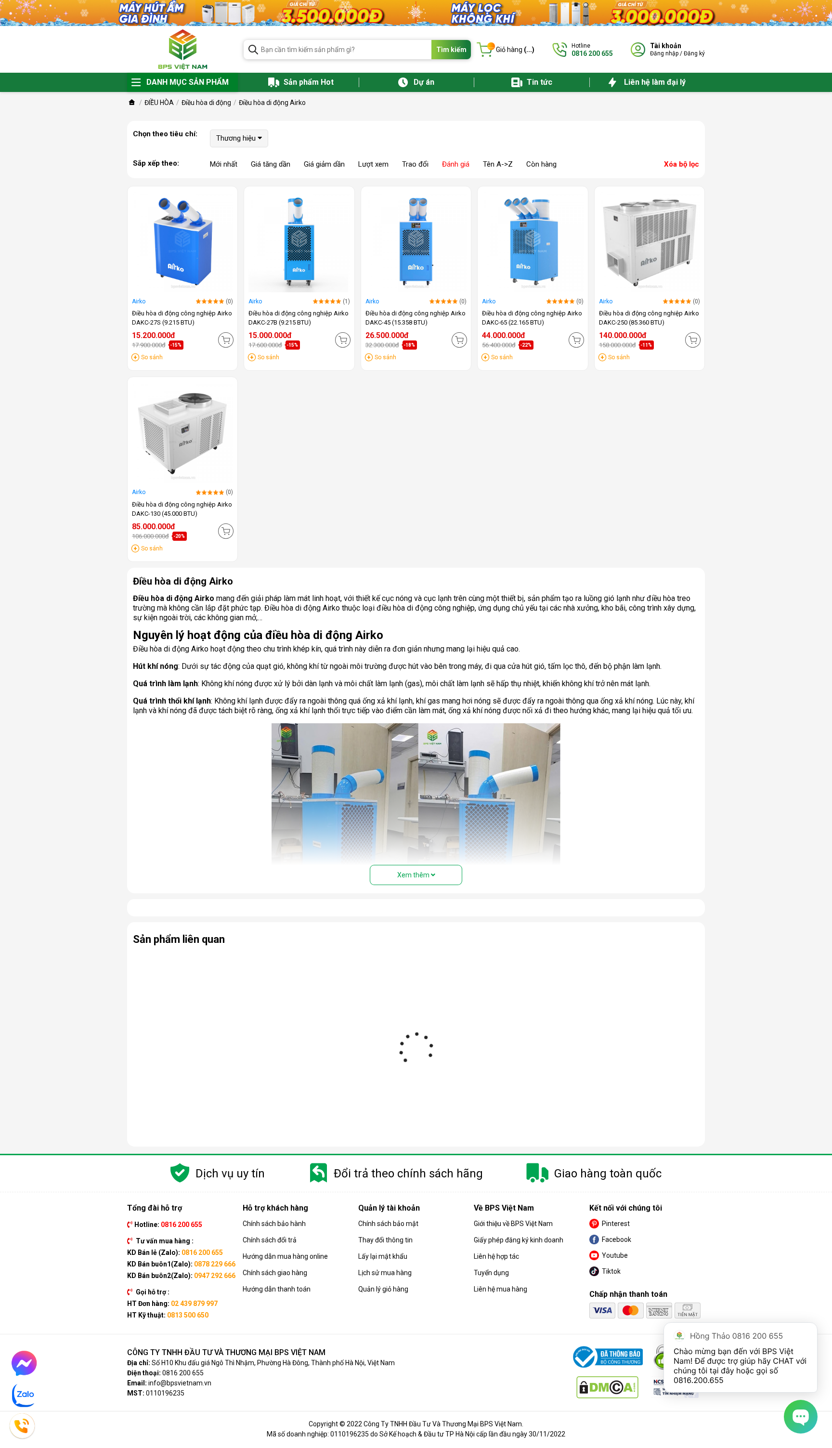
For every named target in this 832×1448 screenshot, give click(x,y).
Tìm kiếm (451, 49)
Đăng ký (694, 53)
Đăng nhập (664, 53)
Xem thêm (414, 875)
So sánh (152, 357)
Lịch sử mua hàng (385, 1273)
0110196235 (165, 1393)
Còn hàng (541, 164)
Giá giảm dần (324, 164)
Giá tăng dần (270, 164)
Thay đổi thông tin (385, 1240)
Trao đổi (415, 164)
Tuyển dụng (491, 1273)
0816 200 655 (183, 1373)
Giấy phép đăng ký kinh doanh (518, 1240)
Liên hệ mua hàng (500, 1289)
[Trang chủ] (132, 102)
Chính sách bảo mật (388, 1223)
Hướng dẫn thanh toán (277, 1289)
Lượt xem (373, 164)
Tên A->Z (498, 164)
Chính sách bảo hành (274, 1223)
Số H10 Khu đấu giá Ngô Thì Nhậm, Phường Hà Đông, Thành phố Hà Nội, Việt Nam (273, 1363)
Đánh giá (455, 164)
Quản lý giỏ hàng (383, 1289)
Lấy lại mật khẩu (382, 1256)
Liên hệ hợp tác (496, 1256)
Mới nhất (223, 164)
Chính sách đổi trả (270, 1240)
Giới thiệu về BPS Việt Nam (513, 1223)
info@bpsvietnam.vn (179, 1383)
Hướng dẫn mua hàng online (285, 1256)
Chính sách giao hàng (275, 1273)
